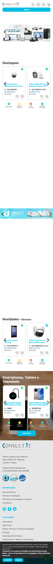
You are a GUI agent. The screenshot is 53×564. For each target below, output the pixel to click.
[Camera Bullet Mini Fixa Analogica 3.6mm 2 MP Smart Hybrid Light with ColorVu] (39, 75)
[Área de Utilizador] (43, 4)
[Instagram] (4, 509)
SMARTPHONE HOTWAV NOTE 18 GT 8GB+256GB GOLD (38, 404)
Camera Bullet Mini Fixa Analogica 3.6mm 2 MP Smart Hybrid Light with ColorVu (38, 85)
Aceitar (7, 560)
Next (48, 33)
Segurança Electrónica (12, 536)
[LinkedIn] (15, 509)
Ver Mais (26, 433)
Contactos (6, 503)
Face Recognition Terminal (11, 341)
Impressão (7, 525)
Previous (5, 33)
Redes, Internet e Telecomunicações (18, 529)
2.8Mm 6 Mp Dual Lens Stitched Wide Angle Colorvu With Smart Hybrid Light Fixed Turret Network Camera (38, 341)
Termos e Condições (11, 495)
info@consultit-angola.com (14, 468)
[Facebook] (9, 509)
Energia (5, 532)
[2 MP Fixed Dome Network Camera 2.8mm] (14, 75)
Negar (18, 560)
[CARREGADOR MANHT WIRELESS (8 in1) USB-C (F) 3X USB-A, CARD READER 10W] (14, 394)
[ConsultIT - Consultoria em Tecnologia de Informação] (16, 448)
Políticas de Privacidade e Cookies (17, 499)
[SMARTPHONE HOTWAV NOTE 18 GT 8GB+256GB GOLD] (39, 394)
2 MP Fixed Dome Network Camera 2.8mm (13, 85)
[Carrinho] (48, 4)
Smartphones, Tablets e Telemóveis (17, 539)
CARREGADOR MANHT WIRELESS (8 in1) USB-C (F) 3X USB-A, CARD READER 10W (13, 404)
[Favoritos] (38, 4)
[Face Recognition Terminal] (14, 331)
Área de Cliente (9, 492)
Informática (7, 521)
